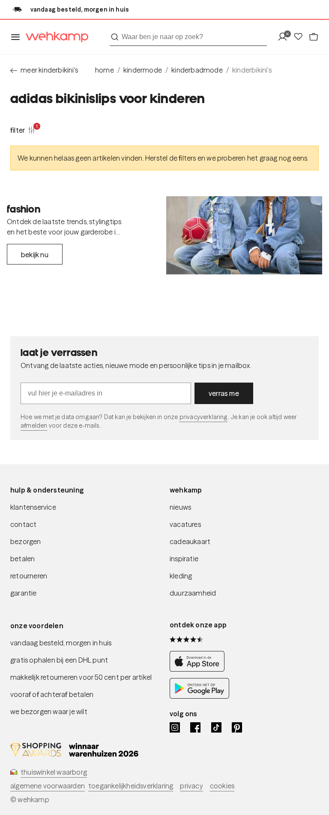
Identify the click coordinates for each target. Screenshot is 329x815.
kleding (181, 576)
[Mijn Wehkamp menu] (285, 37)
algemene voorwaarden (47, 786)
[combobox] (188, 37)
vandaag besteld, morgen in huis (60, 643)
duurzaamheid (193, 593)
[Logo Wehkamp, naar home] (54, 37)
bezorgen (25, 541)
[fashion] (244, 235)
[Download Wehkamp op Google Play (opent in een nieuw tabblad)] (199, 696)
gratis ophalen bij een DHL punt (59, 660)
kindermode (142, 70)
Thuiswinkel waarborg (54, 772)
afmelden (34, 425)
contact (23, 524)
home (104, 70)
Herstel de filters (170, 158)
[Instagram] (175, 727)
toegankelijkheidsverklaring (130, 786)
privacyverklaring (203, 417)
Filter (22, 129)
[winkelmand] (313, 37)
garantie (23, 593)
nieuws (180, 507)
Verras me (224, 393)
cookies (222, 786)
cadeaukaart (190, 541)
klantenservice (33, 507)
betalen (22, 558)
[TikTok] (216, 727)
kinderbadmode (197, 70)
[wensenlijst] (300, 37)
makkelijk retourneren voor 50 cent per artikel (81, 677)
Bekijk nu (34, 254)
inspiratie (184, 558)
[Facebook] (195, 727)
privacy (191, 786)
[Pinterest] (237, 727)
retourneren (28, 576)
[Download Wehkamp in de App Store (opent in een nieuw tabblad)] (199, 669)
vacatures (185, 524)
